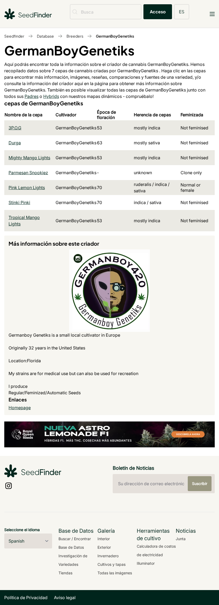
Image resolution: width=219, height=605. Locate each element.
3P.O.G (15, 127)
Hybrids (51, 96)
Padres (31, 96)
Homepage (20, 407)
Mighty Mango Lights (29, 157)
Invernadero (108, 556)
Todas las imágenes (114, 573)
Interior (103, 538)
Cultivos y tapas (111, 564)
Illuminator (146, 563)
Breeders (75, 36)
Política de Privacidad (26, 597)
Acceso (158, 11)
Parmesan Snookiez (28, 172)
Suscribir (199, 483)
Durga (15, 142)
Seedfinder (14, 36)
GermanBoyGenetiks (115, 36)
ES (181, 11)
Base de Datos (71, 547)
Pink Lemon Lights (27, 187)
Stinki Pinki (19, 202)
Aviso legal (65, 597)
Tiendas (65, 573)
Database (45, 36)
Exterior (104, 547)
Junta (181, 538)
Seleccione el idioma (22, 529)
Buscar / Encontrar (74, 538)
